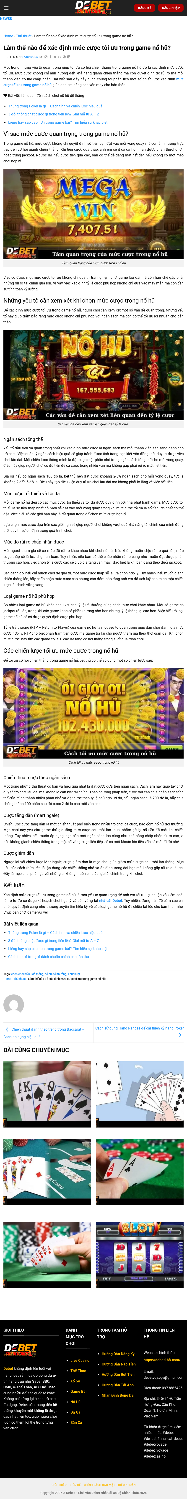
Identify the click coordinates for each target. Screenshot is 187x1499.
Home (8, 36)
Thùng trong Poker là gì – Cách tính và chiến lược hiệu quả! (56, 106)
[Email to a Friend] (59, 57)
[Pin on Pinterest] (64, 57)
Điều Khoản (126, 1485)
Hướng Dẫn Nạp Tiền (119, 1364)
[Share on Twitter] (55, 57)
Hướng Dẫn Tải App (118, 1385)
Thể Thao (78, 1371)
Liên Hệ (75, 1485)
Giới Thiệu (59, 1485)
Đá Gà (75, 1412)
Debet (8, 1368)
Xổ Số (75, 1381)
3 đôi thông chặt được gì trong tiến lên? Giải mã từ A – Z (53, 114)
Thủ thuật (23, 36)
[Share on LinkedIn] (68, 57)
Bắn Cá (76, 1422)
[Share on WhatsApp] (46, 57)
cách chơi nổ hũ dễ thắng (27, 974)
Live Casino (79, 1360)
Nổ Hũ (75, 1402)
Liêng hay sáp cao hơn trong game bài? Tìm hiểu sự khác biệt (57, 122)
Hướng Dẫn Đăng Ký (118, 1354)
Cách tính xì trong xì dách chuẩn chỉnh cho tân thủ (48, 957)
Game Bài (78, 1391)
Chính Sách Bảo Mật (99, 1485)
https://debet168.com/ (162, 1360)
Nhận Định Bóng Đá (118, 1395)
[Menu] (6, 8)
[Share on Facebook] (50, 57)
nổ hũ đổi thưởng (55, 974)
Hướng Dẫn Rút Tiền (118, 1374)
